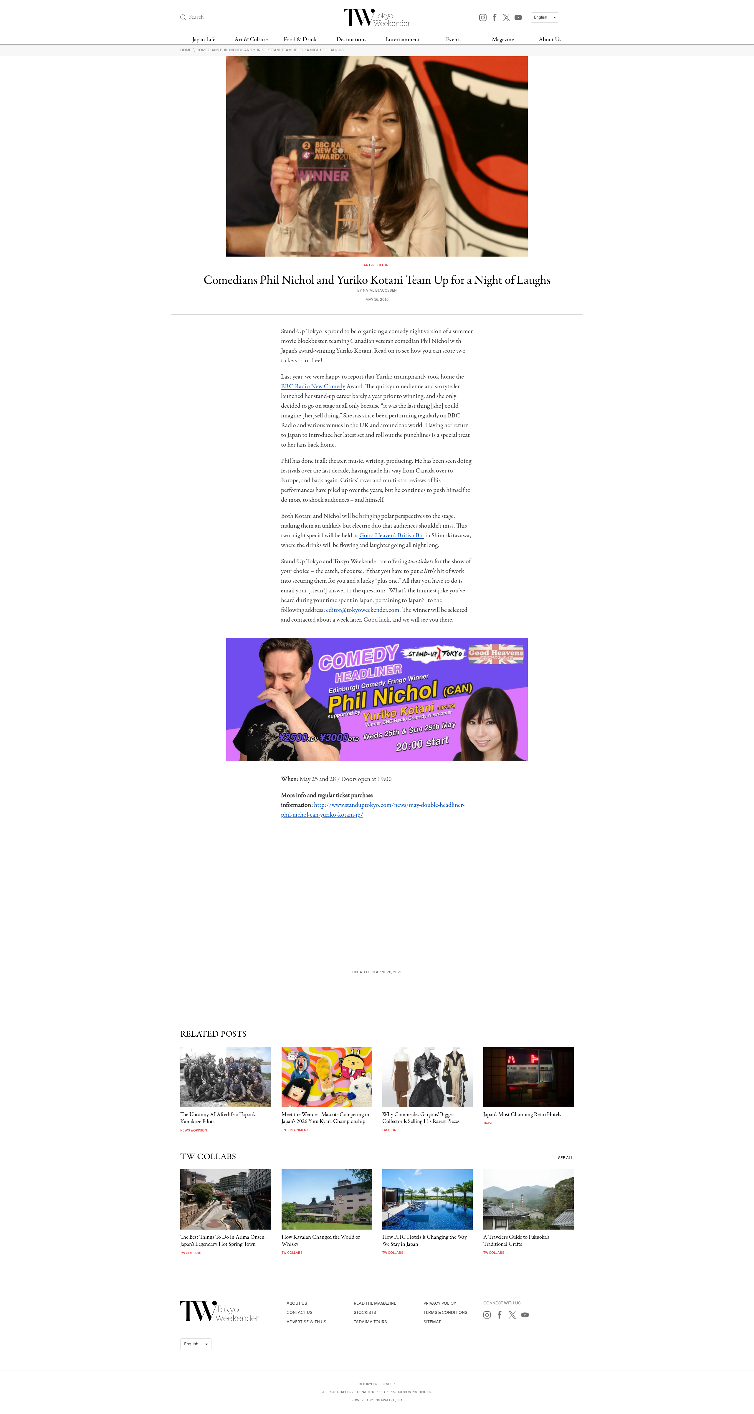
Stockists (365, 1312)
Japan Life (203, 39)
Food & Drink (300, 39)
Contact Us (299, 1312)
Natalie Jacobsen (380, 290)
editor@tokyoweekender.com (362, 610)
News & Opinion (193, 1130)
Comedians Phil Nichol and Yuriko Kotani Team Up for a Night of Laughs (270, 50)
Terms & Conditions (445, 1312)
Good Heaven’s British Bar (391, 535)
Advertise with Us (306, 1321)
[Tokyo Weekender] (219, 1320)
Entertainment (402, 39)
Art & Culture (251, 39)
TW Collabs (190, 1253)
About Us (550, 39)
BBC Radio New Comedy (313, 386)
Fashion (389, 1130)
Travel (489, 1123)
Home (186, 50)
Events (454, 39)
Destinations (351, 39)
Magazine (503, 39)
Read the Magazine (375, 1303)
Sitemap (432, 1321)
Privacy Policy (440, 1303)
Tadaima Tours (370, 1321)
